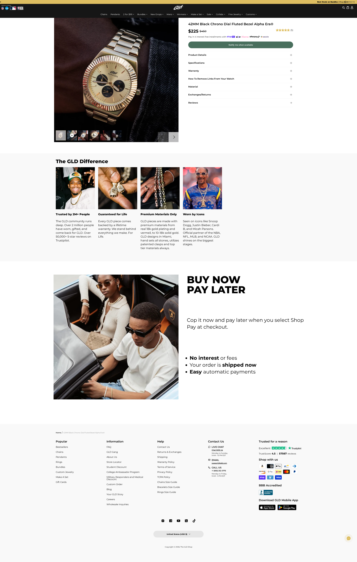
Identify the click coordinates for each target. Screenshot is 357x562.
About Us (112, 457)
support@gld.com (219, 463)
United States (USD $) (177, 534)
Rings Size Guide (166, 492)
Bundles (60, 467)
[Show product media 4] (94, 135)
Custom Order (114, 484)
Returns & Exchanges (169, 452)
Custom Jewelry (65, 472)
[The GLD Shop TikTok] (194, 520)
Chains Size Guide (167, 482)
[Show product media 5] (105, 135)
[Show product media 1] (61, 135)
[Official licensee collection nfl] (2, 8)
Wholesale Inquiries (118, 504)
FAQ (109, 447)
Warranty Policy (165, 462)
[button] (343, 7)
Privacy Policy (164, 472)
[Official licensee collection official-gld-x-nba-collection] (20, 8)
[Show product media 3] (83, 135)
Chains (59, 452)
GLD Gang (112, 452)
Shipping (162, 457)
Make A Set (62, 477)
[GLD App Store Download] (267, 508)
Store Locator (114, 462)
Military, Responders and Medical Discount (125, 478)
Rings (59, 462)
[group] (174, 2)
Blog (109, 489)
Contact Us (351, 2)
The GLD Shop (186, 547)
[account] (352, 7)
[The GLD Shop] (178, 7)
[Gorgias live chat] (348, 538)
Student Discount (117, 467)
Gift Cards (61, 482)
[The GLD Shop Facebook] (171, 520)
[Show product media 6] (117, 135)
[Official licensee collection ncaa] (7, 8)
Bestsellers (62, 447)
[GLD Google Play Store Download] (287, 508)
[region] (178, 211)
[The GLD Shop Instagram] (163, 520)
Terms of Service (166, 467)
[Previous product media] (163, 137)
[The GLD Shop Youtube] (178, 520)
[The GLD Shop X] (186, 520)
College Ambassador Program (123, 472)
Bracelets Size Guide (168, 487)
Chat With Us (217, 450)
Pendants (61, 457)
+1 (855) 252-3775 (219, 471)
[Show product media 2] (72, 135)
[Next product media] (173, 137)
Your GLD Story (115, 494)
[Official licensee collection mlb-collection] (13, 8)
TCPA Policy (163, 477)
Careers (111, 499)
